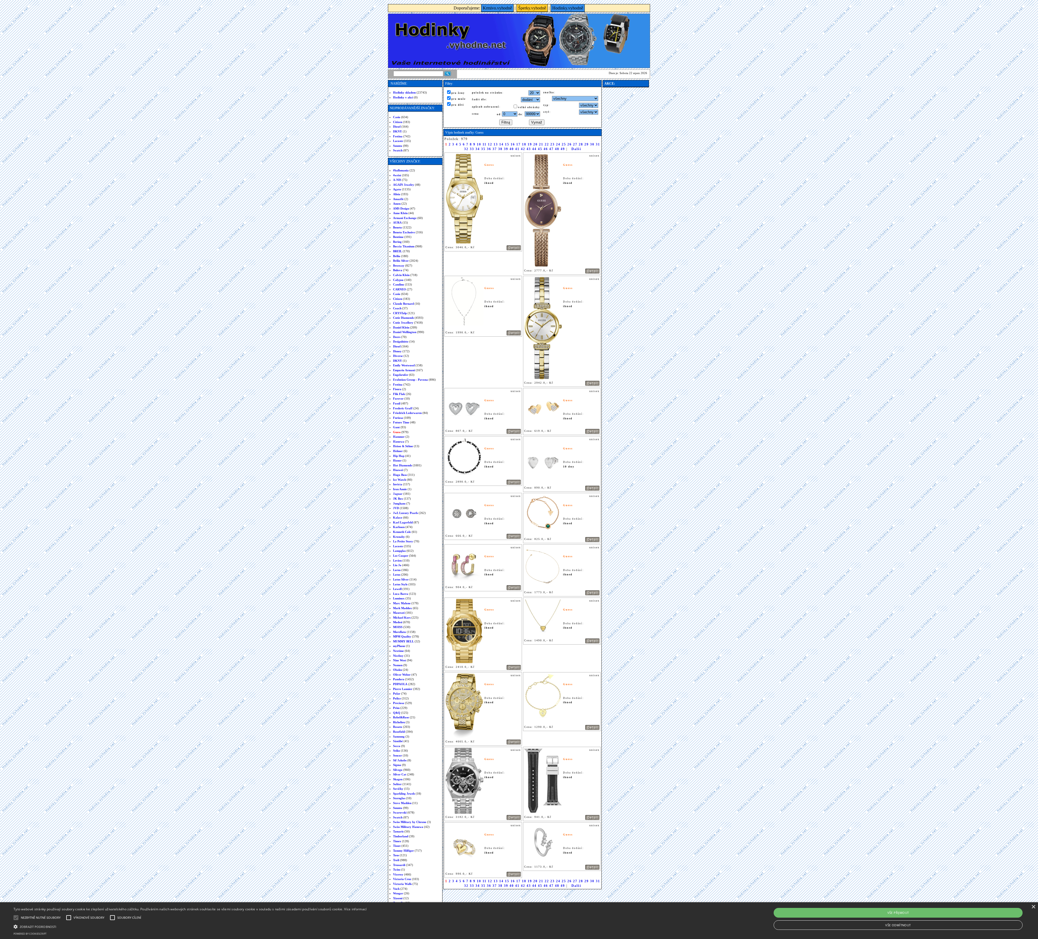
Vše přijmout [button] (898, 913)
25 (564, 144)
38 (500, 149)
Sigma (397, 765)
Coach (397, 308)
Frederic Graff (402, 408)
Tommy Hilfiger (403, 850)
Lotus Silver (401, 579)
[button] (190, 926)
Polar (396, 693)
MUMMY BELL (403, 641)
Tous (396, 855)
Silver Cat (399, 774)
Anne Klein (400, 213)
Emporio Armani (404, 370)
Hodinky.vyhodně (567, 8)
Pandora (398, 679)
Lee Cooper (400, 555)
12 (490, 144)
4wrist (397, 175)
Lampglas (399, 550)
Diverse (398, 355)
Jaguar (397, 493)
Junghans (399, 503)
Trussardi (399, 865)
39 (506, 149)
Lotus (396, 574)
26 (569, 144)
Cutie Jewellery (403, 322)
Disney (397, 351)
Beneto (397, 227)
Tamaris (398, 831)
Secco (396, 746)
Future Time (401, 422)
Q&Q (396, 712)
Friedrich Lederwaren (407, 412)
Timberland (400, 836)
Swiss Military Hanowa (408, 826)
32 (466, 149)
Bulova (397, 270)
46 (546, 149)
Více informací (355, 909)
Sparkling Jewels (404, 793)
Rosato (397, 726)
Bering (397, 241)
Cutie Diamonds (403, 317)
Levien (397, 560)
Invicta (397, 484)
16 (513, 144)
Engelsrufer (400, 374)
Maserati (399, 612)
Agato (397, 189)
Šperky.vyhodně (532, 8)
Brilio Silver (401, 260)
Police (397, 698)
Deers (396, 337)
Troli (396, 860)
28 (581, 144)
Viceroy (398, 874)
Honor (397, 460)
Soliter (397, 784)
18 (524, 144)
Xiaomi (397, 898)
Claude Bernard (403, 303)
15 (507, 144)
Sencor (397, 755)
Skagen (397, 779)
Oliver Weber (402, 674)
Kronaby (399, 536)
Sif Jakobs (400, 760)
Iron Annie (400, 489)
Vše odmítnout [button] (898, 925)
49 (563, 149)
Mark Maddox (402, 608)
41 (517, 149)
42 (523, 149)
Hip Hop (398, 455)
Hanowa (398, 441)
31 (598, 144)
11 (485, 144)
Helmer (398, 451)
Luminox (399, 598)
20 (535, 144)
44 (534, 149)
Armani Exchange (405, 218)
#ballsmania (401, 170)
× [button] (1033, 907)
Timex (397, 841)
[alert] (519, 920)
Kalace (397, 517)
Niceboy (398, 655)
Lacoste (398, 140)
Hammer (399, 436)
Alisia (396, 194)
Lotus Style (400, 584)
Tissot (397, 845)
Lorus (397, 570)
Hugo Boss (400, 474)
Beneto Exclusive (404, 232)
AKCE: (609, 83)
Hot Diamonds (402, 465)
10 (479, 144)
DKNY (397, 131)
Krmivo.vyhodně (497, 8)
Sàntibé (398, 741)
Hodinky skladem (404, 92)
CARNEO (399, 289)
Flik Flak (399, 394)
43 (529, 149)
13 (496, 144)
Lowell (397, 588)
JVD (396, 508)
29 (586, 144)
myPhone (399, 646)
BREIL (397, 251)
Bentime (398, 236)
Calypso (398, 279)
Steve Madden (402, 803)
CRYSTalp (400, 313)
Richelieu (399, 722)
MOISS (397, 627)
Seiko (396, 750)
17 (518, 144)
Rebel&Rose (401, 717)
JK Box (398, 498)
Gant (396, 427)
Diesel (397, 126)
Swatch (397, 150)
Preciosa (398, 703)
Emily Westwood (404, 365)
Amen (397, 203)
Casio (396, 117)
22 (547, 144)
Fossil (396, 403)
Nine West (399, 660)
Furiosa (398, 417)
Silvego (397, 769)
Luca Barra (400, 593)
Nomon (397, 665)
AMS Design (401, 208)
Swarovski (400, 812)
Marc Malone (402, 603)
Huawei (398, 470)
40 (512, 149)
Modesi (397, 622)
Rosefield (399, 731)
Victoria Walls (402, 883)
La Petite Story (403, 541)
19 (530, 144)
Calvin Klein (401, 275)
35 (483, 149)
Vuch (396, 888)
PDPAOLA (400, 684)
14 (501, 144)
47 (551, 149)
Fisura (397, 389)
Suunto (397, 145)
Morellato (399, 631)
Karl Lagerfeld (403, 522)
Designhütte (400, 341)
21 (541, 144)
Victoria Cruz (402, 879)
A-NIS (397, 179)
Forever (398, 398)
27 (575, 144)
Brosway (398, 265)
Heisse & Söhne (403, 446)
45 (540, 149)
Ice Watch (399, 479)
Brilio (396, 256)
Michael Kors (402, 617)
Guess (397, 432)
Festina (397, 136)
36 (489, 149)
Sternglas (399, 798)
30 (592, 144)
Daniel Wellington (404, 332)
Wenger (398, 893)
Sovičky (398, 788)
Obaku (397, 669)
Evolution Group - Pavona (410, 379)
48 (557, 149)
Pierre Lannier (402, 689)
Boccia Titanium (403, 246)
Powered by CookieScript (30, 933)
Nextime (398, 650)
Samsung (399, 736)
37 (495, 149)
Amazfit (398, 199)
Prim (396, 707)
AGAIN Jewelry (403, 184)
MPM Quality (402, 636)
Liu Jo (397, 565)
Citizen (397, 122)
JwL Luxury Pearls (405, 513)
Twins (396, 869)
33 (472, 149)
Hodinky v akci (403, 97)
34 (477, 149)
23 (552, 144)
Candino (398, 284)
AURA (397, 222)
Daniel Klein (401, 327)
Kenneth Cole (402, 531)
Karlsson (399, 527)
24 (558, 144)
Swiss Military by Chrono (409, 822)
